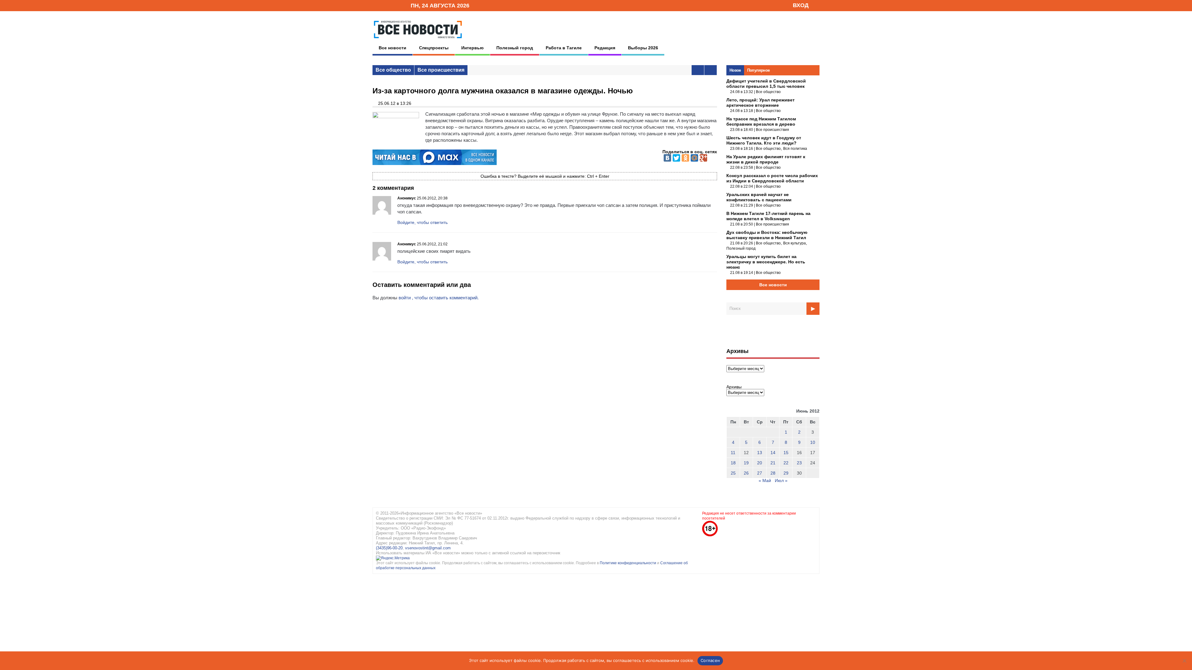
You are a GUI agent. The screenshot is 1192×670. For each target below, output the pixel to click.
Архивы (734, 387)
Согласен (710, 660)
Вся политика (795, 148)
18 (733, 462)
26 (746, 473)
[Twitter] (676, 158)
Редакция (604, 47)
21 (772, 462)
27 (759, 473)
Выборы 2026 (643, 47)
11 (733, 452)
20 (759, 462)
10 (812, 442)
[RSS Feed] (385, 5)
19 (746, 462)
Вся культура (794, 243)
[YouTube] (395, 5)
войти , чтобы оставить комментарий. (439, 297)
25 (733, 473)
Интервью (472, 47)
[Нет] (1184, 661)
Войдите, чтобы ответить (422, 222)
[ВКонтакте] (667, 158)
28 (772, 473)
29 (785, 473)
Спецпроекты (434, 47)
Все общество (393, 70)
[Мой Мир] (694, 158)
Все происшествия (441, 70)
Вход (801, 5)
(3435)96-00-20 (389, 548)
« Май (765, 480)
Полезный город (514, 47)
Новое (735, 70)
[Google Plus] (703, 158)
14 (772, 452)
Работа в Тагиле (564, 47)
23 (799, 462)
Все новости (392, 47)
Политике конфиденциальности (628, 563)
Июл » (781, 480)
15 (785, 452)
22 (785, 462)
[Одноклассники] (685, 158)
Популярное (758, 70)
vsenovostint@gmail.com (428, 548)
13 (759, 452)
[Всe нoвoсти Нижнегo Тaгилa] (417, 40)
